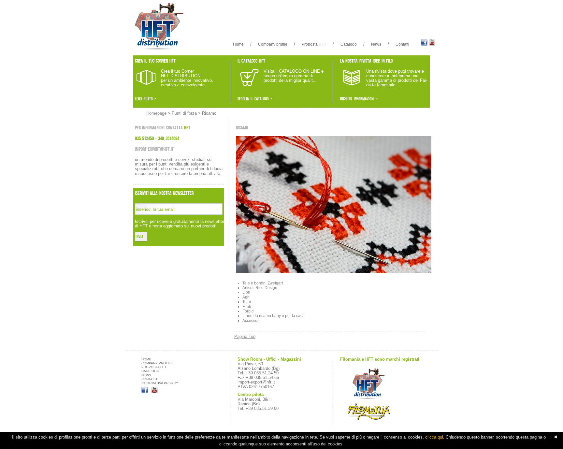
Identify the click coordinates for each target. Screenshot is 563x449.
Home (238, 44)
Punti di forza (184, 113)
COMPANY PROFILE (157, 363)
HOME (146, 359)
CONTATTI (149, 379)
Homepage (156, 113)
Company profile (272, 44)
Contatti (402, 44)
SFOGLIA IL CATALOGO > (255, 98)
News (376, 44)
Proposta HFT (314, 44)
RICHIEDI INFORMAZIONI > (359, 98)
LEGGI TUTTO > (145, 98)
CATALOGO (150, 371)
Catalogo (348, 44)
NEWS (146, 375)
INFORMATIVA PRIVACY (159, 383)
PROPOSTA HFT (153, 367)
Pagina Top (244, 336)
